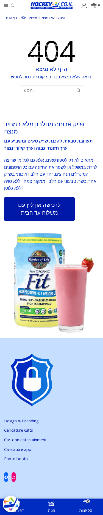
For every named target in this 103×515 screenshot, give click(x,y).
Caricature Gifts (18, 430)
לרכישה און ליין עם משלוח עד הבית (39, 209)
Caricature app (17, 449)
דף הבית (10, 17)
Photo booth (16, 458)
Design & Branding (21, 420)
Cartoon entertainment (25, 439)
